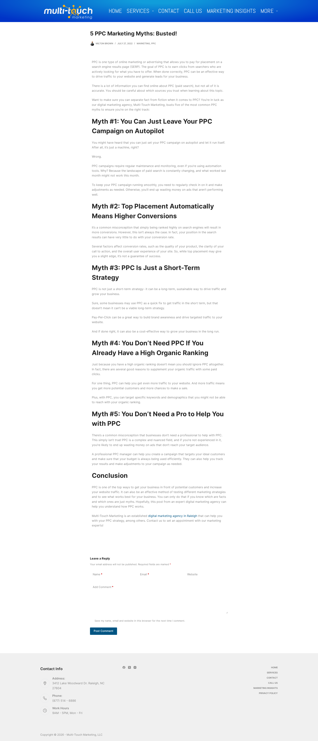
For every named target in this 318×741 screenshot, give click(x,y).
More (267, 11)
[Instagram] (135, 667)
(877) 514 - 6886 (64, 700)
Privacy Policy (268, 693)
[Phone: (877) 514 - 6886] (45, 698)
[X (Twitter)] (129, 667)
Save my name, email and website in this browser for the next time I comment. (140, 620)
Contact (168, 11)
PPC (153, 43)
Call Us (193, 11)
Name (97, 574)
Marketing (143, 43)
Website (192, 574)
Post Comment (103, 631)
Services (138, 11)
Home (115, 11)
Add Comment (103, 587)
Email (144, 574)
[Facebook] (124, 667)
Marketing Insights (231, 11)
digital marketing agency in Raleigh (172, 516)
